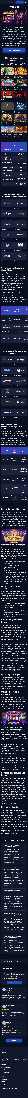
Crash (17, 64)
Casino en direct (11, 64)
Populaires (4, 64)
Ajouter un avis (14, 982)
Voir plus (14, 1040)
